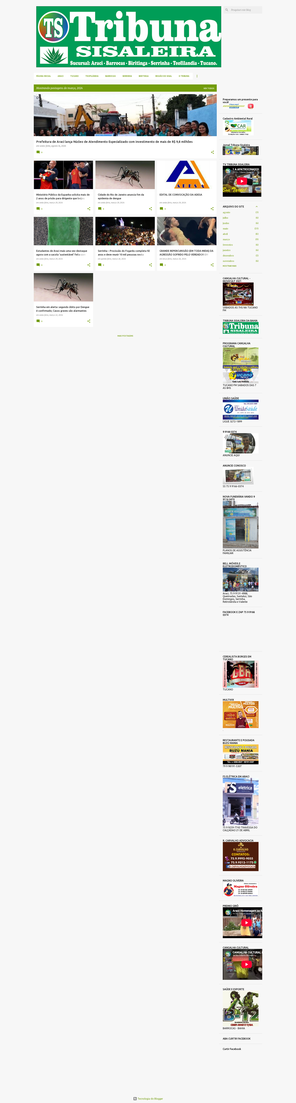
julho (225, 217)
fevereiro (228, 244)
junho (226, 223)
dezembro (228, 255)
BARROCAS (110, 76)
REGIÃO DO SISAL (163, 76)
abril (225, 234)
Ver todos (209, 88)
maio (225, 228)
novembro (228, 261)
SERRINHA (127, 76)
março (226, 239)
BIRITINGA (144, 76)
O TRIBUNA (184, 76)
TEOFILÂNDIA (92, 76)
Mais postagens (125, 336)
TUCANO (74, 76)
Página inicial (43, 76)
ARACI (61, 76)
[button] (212, 152)
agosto (226, 212)
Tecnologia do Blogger (150, 1098)
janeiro (226, 250)
